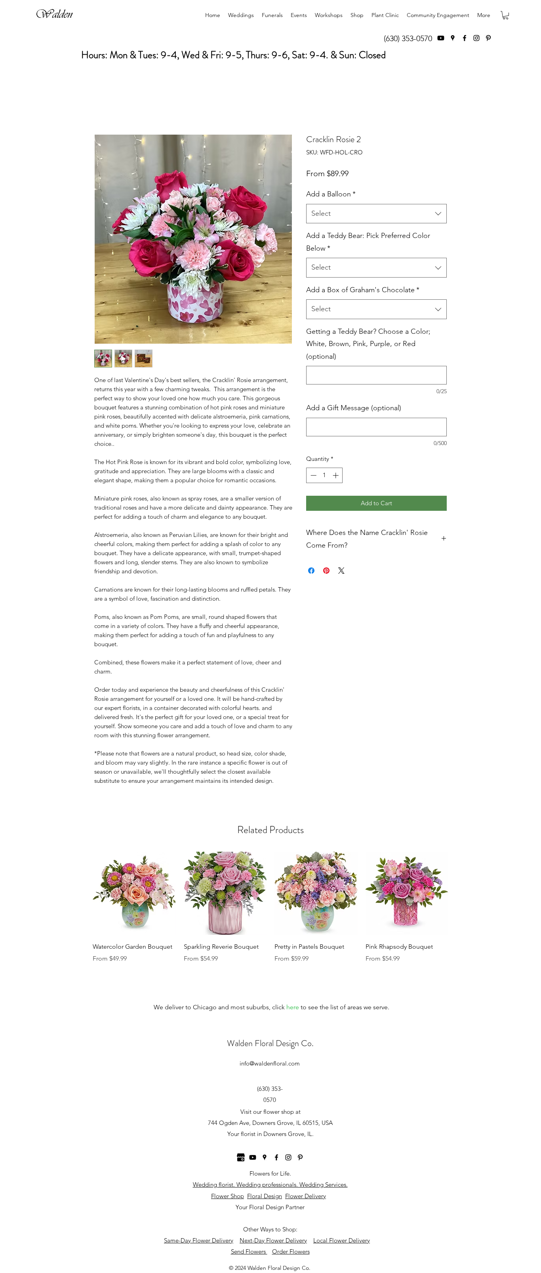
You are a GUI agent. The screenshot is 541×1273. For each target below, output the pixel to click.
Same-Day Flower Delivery (198, 1240)
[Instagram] (476, 38)
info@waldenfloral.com (270, 1063)
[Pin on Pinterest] (326, 570)
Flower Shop (227, 1196)
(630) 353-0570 (408, 38)
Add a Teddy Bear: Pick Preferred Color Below (368, 242)
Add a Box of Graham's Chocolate (362, 289)
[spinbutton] (324, 475)
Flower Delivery (305, 1196)
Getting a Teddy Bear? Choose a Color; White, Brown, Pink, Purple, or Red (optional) (368, 344)
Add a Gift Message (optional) (353, 407)
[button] (506, 15)
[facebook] (465, 38)
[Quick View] (134, 893)
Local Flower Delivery (341, 1240)
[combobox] (376, 214)
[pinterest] (488, 38)
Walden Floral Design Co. (270, 1043)
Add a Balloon (331, 194)
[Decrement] (312, 475)
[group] (270, 913)
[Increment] (336, 475)
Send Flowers (249, 1251)
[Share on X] (341, 570)
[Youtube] (441, 38)
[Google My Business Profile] (241, 1157)
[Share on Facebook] (311, 570)
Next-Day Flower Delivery (273, 1240)
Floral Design (264, 1196)
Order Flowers (291, 1251)
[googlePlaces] (453, 38)
